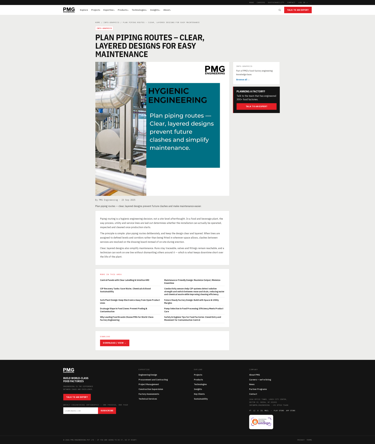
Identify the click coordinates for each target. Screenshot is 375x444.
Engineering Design (148, 374)
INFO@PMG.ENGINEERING (259, 405)
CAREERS (261, 2)
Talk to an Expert (298, 10)
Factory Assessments (149, 394)
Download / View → (114, 343)
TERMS (309, 440)
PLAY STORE (279, 410)
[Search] (279, 9)
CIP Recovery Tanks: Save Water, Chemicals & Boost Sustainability (125, 290)
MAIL (267, 410)
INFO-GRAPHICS (111, 22)
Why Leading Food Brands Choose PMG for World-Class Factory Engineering (126, 318)
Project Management (149, 384)
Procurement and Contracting (153, 379)
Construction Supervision (151, 389)
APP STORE (290, 410)
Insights (154, 10)
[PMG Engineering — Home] (69, 9)
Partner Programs (258, 389)
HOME (97, 22)
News (251, 384)
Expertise (108, 10)
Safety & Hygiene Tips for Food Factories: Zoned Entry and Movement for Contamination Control (192, 318)
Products (122, 10)
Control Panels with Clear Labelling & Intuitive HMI (124, 280)
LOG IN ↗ (303, 2)
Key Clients (199, 394)
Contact (253, 394)
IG (261, 410)
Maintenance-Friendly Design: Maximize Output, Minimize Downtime (192, 281)
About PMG (254, 374)
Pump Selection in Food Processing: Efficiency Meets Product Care (193, 310)
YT (250, 410)
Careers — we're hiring (260, 379)
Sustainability (201, 399)
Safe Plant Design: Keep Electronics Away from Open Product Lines (130, 301)
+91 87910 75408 (280, 405)
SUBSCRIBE (107, 410)
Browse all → (243, 79)
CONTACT (291, 2)
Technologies (139, 10)
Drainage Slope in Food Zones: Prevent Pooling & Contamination (123, 310)
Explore (84, 10)
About (166, 10)
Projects (95, 10)
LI (254, 410)
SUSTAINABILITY (276, 2)
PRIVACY (301, 440)
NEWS (251, 2)
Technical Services (148, 399)
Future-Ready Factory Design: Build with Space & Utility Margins (191, 301)
